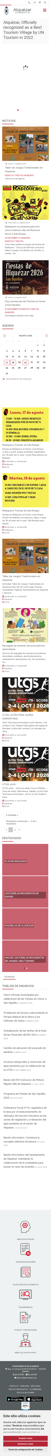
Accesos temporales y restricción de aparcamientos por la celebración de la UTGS (24, 1065)
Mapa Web (24, 1386)
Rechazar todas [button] (25, 1444)
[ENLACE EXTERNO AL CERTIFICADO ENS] (25, 1407)
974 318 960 (19, 1374)
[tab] (9, 977)
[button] (4, 335)
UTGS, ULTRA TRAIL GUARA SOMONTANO (17, 716)
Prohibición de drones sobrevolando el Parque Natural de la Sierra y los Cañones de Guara (25, 1016)
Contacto (14, 1386)
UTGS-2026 (9, 784)
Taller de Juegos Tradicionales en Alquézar (24, 169)
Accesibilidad (35, 1389)
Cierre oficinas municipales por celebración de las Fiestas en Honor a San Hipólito (25, 998)
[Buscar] (45, 2)
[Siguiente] (19, 829)
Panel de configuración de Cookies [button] (25, 1449)
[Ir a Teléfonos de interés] (29, 2)
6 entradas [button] (11, 815)
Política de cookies (25, 1393)
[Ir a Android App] (15, 1399)
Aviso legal (35, 1386)
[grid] (25, 358)
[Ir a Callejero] (40, 2)
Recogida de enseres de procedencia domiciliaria (23, 647)
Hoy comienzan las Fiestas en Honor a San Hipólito (25, 303)
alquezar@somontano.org (26, 1378)
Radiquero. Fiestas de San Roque (20, 444)
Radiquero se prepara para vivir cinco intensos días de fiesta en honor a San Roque (22, 230)
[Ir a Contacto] (35, 2)
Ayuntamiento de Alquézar (18, 379)
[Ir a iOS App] (35, 1399)
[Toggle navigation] (44, 11)
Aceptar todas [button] (25, 1438)
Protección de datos (18, 1389)
